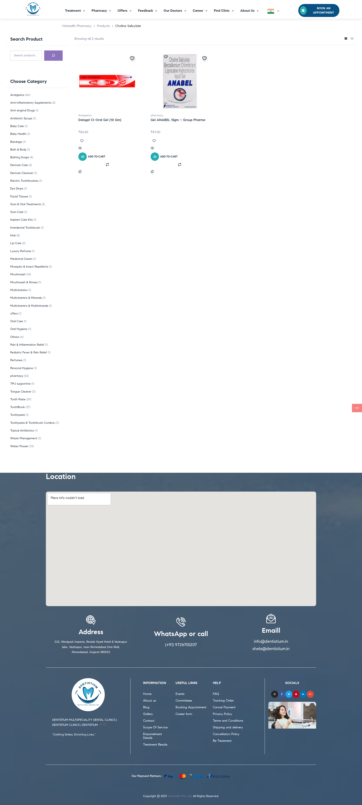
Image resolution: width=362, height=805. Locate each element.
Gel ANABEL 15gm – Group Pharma (178, 120)
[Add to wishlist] (132, 58)
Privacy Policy (222, 714)
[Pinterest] (296, 694)
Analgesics (85, 115)
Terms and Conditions (228, 721)
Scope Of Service (155, 727)
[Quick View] (107, 148)
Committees (184, 700)
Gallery (148, 714)
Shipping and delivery (228, 727)
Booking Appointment (191, 707)
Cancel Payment (224, 707)
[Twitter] (288, 694)
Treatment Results (155, 744)
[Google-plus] (310, 694)
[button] (318, 10)
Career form (184, 714)
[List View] (351, 39)
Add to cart (96, 156)
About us (149, 700)
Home (147, 694)
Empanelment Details (152, 736)
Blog (146, 707)
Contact (148, 721)
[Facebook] (281, 694)
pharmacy (157, 115)
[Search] (53, 55)
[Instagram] (274, 694)
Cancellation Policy (226, 734)
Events (180, 694)
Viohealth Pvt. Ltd (179, 796)
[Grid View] (345, 39)
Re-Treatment (222, 741)
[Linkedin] (303, 694)
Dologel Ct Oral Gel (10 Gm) (99, 120)
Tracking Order (223, 700)
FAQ (216, 694)
